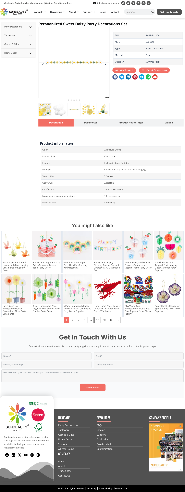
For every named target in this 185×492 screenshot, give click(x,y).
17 (97, 319)
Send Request (93, 387)
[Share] (175, 3)
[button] (68, 100)
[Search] (152, 12)
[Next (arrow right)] (180, 246)
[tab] (56, 123)
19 (111, 319)
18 (104, 319)
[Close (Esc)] (182, 3)
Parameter (90, 123)
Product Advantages (131, 123)
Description (56, 123)
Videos (169, 123)
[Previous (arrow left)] (5, 246)
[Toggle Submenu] (30, 26)
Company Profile (160, 418)
